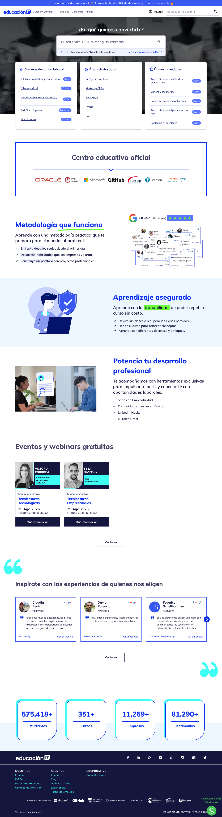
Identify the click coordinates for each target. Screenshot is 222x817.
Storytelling (24, 636)
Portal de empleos (62, 791)
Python (89, 106)
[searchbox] (189, 11)
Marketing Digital (95, 88)
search (159, 42)
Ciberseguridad (29, 88)
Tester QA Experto (93, 636)
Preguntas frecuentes (29, 783)
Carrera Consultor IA (162, 91)
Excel (88, 115)
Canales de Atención (28, 787)
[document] (46, 621)
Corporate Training (82, 11)
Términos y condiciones (28, 812)
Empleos (64, 11)
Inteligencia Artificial (97, 79)
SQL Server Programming (161, 636)
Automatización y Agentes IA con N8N (169, 112)
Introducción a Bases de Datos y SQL (39, 99)
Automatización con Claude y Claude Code (167, 81)
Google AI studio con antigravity (168, 101)
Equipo (19, 775)
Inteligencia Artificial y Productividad (41, 79)
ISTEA (19, 779)
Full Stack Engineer (31, 110)
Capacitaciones (96, 775)
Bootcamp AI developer (164, 122)
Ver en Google (65, 636)
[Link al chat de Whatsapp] (211, 811)
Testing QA (92, 97)
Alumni (55, 775)
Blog (54, 779)
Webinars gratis (61, 783)
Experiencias (59, 787)
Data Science (28, 119)
